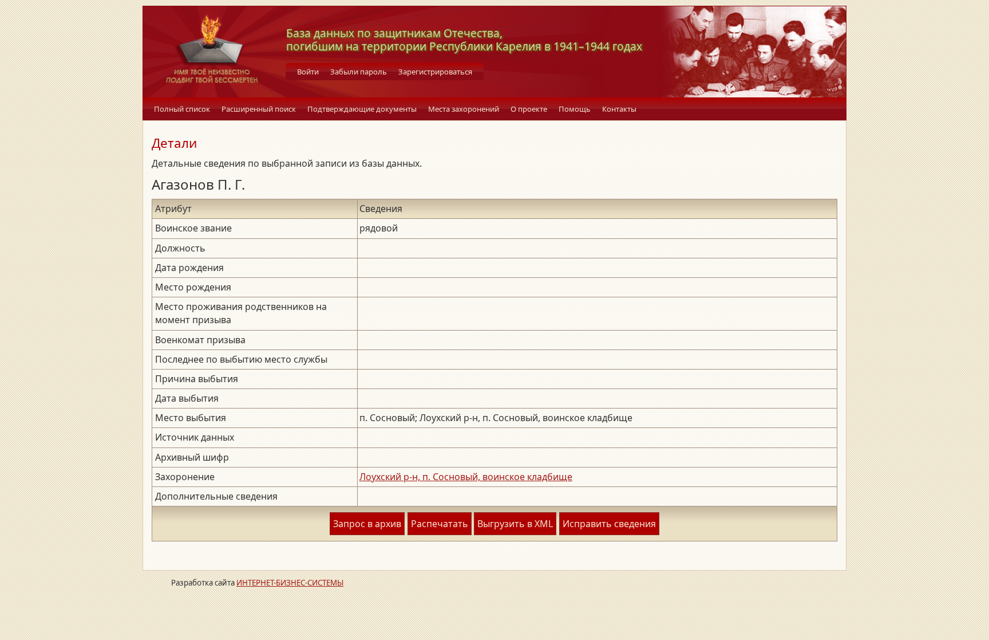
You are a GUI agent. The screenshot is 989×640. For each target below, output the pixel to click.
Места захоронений (463, 109)
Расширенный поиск (258, 109)
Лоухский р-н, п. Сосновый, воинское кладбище (465, 476)
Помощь (575, 109)
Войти (308, 71)
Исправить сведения (609, 523)
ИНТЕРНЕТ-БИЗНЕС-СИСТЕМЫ (289, 583)
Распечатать (439, 523)
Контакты (619, 109)
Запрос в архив (367, 523)
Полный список (182, 109)
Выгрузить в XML (515, 523)
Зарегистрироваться (435, 71)
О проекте (529, 109)
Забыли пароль (358, 71)
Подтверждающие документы (362, 109)
